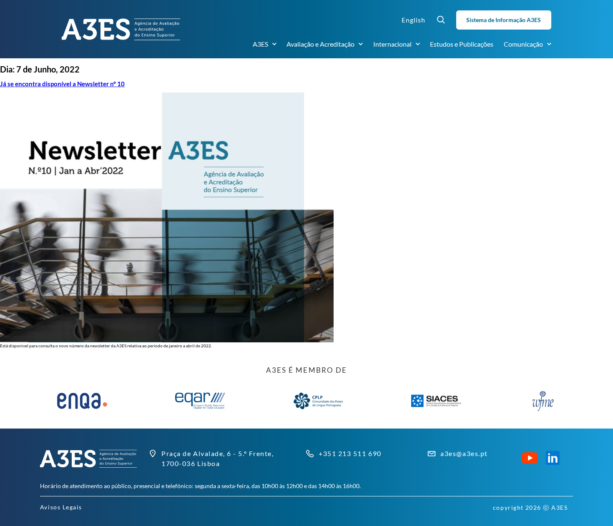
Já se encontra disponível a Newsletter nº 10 (62, 83)
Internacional (392, 44)
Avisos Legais (61, 507)
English (413, 20)
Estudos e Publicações (461, 44)
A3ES (260, 44)
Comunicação (523, 44)
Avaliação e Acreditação (320, 44)
